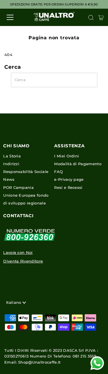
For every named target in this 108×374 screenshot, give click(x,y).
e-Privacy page (69, 179)
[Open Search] (91, 18)
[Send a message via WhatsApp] (97, 363)
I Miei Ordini (66, 156)
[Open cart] (101, 17)
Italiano (14, 302)
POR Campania (18, 187)
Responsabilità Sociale (25, 172)
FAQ (58, 172)
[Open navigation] (15, 17)
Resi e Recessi (68, 187)
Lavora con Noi (18, 252)
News (8, 179)
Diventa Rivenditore (23, 261)
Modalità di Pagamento (77, 164)
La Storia (12, 156)
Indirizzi (11, 164)
